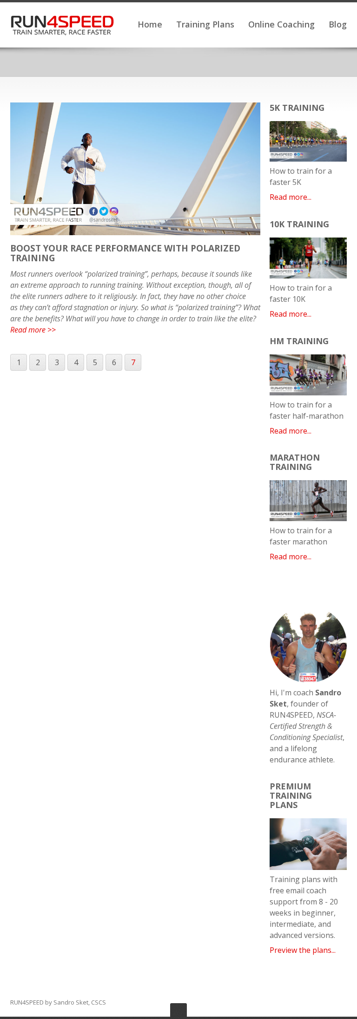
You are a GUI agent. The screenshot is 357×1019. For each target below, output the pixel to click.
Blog (338, 24)
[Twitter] (329, 1002)
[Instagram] (342, 1002)
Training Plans (205, 24)
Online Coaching (281, 24)
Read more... (290, 197)
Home (150, 24)
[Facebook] (316, 1002)
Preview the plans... (303, 950)
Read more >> (33, 330)
